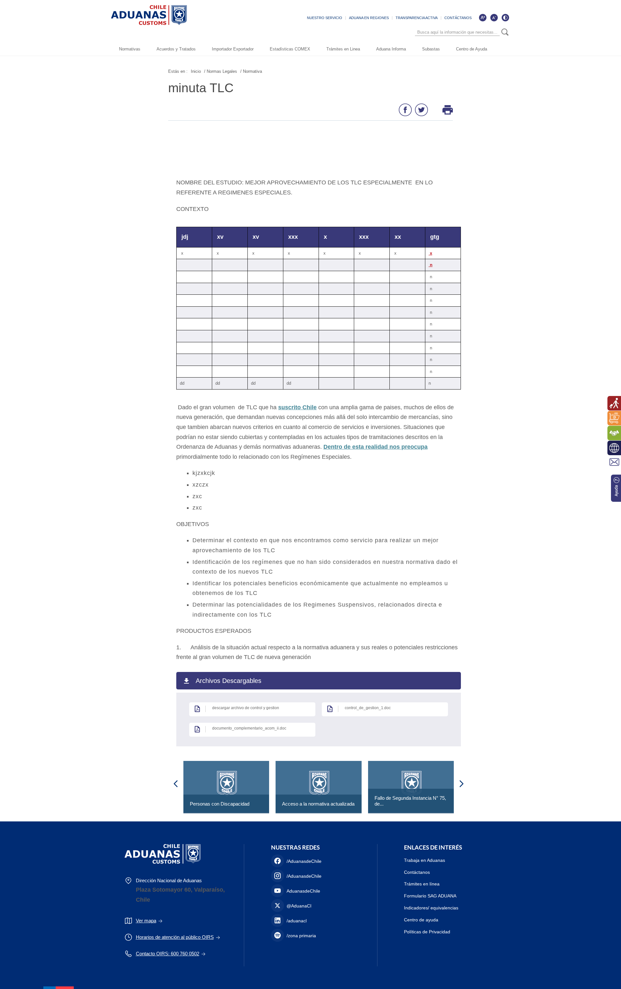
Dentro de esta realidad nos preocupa (375, 447)
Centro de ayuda (421, 919)
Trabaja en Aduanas (424, 860)
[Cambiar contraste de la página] (505, 17)
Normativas (129, 49)
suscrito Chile (297, 407)
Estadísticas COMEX (290, 49)
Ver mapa (146, 920)
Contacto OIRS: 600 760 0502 (167, 953)
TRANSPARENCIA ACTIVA (417, 18)
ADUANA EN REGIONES (369, 18)
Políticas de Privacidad (427, 931)
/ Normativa (251, 71)
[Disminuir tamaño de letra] (493, 17)
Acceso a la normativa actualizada (318, 804)
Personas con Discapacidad (219, 804)
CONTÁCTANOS (458, 18)
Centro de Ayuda (471, 49)
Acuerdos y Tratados (176, 49)
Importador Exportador (233, 49)
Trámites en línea (422, 883)
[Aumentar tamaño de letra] (482, 17)
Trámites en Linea (343, 49)
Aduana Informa (391, 49)
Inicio (196, 71)
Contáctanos (417, 872)
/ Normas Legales (220, 71)
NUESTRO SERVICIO (324, 18)
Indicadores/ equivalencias (431, 907)
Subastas (431, 49)
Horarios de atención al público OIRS (175, 937)
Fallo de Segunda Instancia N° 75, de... (410, 801)
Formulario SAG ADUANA (430, 895)
